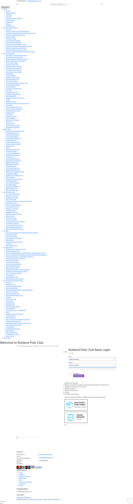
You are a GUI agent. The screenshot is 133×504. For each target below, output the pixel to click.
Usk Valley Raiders (11, 185)
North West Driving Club (13, 266)
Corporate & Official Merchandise (13, 281)
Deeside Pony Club (11, 203)
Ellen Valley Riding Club (12, 149)
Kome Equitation (11, 316)
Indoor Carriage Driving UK (14, 264)
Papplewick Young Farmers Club (15, 98)
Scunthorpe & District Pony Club (15, 221)
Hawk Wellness (10, 303)
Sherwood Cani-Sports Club (14, 325)
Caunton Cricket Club (12, 64)
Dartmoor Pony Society (12, 77)
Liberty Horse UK (11, 317)
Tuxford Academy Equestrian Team (16, 48)
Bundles (8, 11)
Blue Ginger (56, 499)
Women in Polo (10, 124)
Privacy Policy (39, 499)
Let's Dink (9, 90)
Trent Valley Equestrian (12, 183)
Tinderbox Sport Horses (13, 334)
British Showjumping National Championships (19, 290)
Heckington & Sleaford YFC (13, 88)
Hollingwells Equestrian (13, 155)
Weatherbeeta (10, 26)
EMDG (8, 148)
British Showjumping (12, 288)
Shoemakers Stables (12, 173)
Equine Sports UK (11, 299)
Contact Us (22, 484)
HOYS (7, 312)
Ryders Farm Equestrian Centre (15, 172)
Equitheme (9, 15)
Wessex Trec (9, 122)
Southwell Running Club (13, 329)
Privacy (21, 485)
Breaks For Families (11, 234)
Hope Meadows (10, 308)
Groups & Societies (8, 53)
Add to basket (79, 376)
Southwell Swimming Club (13, 107)
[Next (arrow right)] (2, 503)
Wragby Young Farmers (13, 127)
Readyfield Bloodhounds (13, 170)
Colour (71, 362)
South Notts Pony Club (12, 223)
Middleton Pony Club (12, 212)
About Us (21, 474)
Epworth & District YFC (12, 79)
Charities (6, 231)
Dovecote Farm (10, 146)
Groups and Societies (26, 346)
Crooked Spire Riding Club (13, 138)
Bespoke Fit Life (10, 284)
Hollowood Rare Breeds (13, 306)
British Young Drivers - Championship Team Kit (19, 257)
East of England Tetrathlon (13, 205)
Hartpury (8, 29)
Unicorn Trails (10, 336)
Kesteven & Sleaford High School (15, 35)
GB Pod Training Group (12, 262)
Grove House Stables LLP (13, 153)
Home (18, 346)
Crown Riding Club (11, 140)
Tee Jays (8, 24)
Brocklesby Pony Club (12, 197)
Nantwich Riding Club (12, 162)
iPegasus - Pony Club (12, 209)
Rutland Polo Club (11, 101)
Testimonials (22, 478)
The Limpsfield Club (11, 332)
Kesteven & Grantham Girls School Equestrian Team (21, 33)
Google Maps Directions (45, 454)
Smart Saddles (10, 327)
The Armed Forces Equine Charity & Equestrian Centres (22, 233)
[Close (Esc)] (5, 501)
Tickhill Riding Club (11, 181)
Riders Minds (9, 240)
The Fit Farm (9, 301)
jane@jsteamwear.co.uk (34, 1)
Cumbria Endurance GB (12, 142)
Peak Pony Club (10, 216)
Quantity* (76, 373)
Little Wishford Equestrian (13, 161)
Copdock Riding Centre (12, 135)
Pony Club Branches (9, 192)
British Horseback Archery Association (17, 59)
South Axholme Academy (13, 40)
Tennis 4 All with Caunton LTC (14, 109)
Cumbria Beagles (11, 76)
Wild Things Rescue (11, 245)
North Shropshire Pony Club (14, 214)
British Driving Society (12, 260)
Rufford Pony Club (11, 218)
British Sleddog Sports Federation (15, 61)
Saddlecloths (9, 22)
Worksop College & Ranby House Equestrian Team (20, 52)
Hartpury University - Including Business (17, 31)
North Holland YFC (11, 96)
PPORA (8, 100)
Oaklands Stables (11, 166)
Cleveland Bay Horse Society (14, 66)
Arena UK (8, 282)
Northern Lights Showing (13, 321)
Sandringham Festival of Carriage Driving (18, 269)
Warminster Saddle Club (13, 186)
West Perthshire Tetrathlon (14, 227)
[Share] (3, 501)
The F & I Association (12, 81)
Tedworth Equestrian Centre (14, 179)
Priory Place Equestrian (12, 168)
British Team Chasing (12, 63)
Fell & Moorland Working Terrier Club (17, 83)
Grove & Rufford (10, 87)
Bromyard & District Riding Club (15, 131)
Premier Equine (10, 20)
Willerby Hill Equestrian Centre (15, 229)
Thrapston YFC (10, 112)
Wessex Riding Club (11, 188)
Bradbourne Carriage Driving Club (16, 249)
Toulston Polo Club (11, 116)
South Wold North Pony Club (14, 225)
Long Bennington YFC (12, 92)
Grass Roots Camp (11, 151)
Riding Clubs (7, 129)
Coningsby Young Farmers (13, 70)
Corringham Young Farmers (14, 72)
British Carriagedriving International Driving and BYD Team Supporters (26, 255)
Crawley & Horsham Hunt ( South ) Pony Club (19, 201)
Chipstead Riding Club (12, 133)
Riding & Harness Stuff (12, 268)
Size (70, 356)
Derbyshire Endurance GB (13, 144)
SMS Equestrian (10, 177)
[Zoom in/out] (0, 501)
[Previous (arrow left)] (0, 503)
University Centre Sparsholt (14, 42)
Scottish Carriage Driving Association (16, 271)
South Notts (9, 105)
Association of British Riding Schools (16, 55)
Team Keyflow (10, 330)
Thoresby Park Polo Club (13, 111)
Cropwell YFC (9, 74)
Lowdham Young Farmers (13, 94)
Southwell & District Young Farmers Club (17, 103)
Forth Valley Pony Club (12, 207)
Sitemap (31, 499)
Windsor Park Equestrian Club (14, 279)
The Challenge (10, 275)
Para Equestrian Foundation (14, 238)
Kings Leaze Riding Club (13, 159)
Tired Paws (9, 244)
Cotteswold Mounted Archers (14, 295)
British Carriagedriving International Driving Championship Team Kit (26, 253)
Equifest (8, 297)
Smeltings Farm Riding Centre (14, 175)
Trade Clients (7, 338)
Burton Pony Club (11, 199)
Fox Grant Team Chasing (13, 85)
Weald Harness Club (12, 277)
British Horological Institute (14, 286)
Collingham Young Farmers (14, 68)
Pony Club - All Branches (13, 194)
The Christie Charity (11, 236)
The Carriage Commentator (14, 273)
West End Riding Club (12, 190)
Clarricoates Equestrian (12, 293)
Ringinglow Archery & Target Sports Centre (18, 323)
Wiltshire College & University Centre (16, 50)
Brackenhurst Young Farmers (14, 57)
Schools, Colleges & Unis (10, 28)
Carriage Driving (8, 247)
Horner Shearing (11, 13)
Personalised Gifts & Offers (14, 18)
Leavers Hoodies (10, 37)
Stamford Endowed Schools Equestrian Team (19, 46)
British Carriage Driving (12, 251)
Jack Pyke (8, 16)
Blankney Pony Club (11, 196)
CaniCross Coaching (11, 292)
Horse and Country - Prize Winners (16, 310)
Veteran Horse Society (12, 120)
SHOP (5, 9)
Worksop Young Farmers (13, 125)
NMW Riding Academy (12, 164)
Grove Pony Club (11, 210)
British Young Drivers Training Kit (15, 258)
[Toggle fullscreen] (2, 501)
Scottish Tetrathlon (11, 220)
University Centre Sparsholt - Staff (16, 44)
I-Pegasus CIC (10, 157)
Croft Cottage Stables (12, 137)
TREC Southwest (10, 118)
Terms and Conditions (25, 482)
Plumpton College (11, 39)
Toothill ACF (9, 114)
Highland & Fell (10, 305)
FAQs (20, 480)
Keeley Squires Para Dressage (14, 314)
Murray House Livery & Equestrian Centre (18, 319)
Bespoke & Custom (24, 476)
